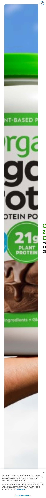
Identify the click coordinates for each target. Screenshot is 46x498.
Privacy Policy (20, 489)
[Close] (43, 472)
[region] (23, 483)
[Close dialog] (42, 3)
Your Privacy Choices (23, 495)
